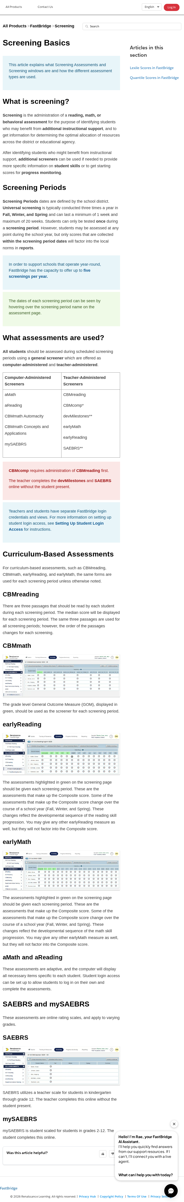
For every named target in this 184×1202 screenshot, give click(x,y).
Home (13, 7)
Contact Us (45, 7)
